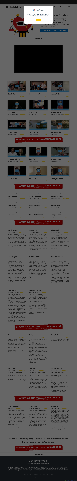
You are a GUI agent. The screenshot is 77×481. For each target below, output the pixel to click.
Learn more (38, 19)
